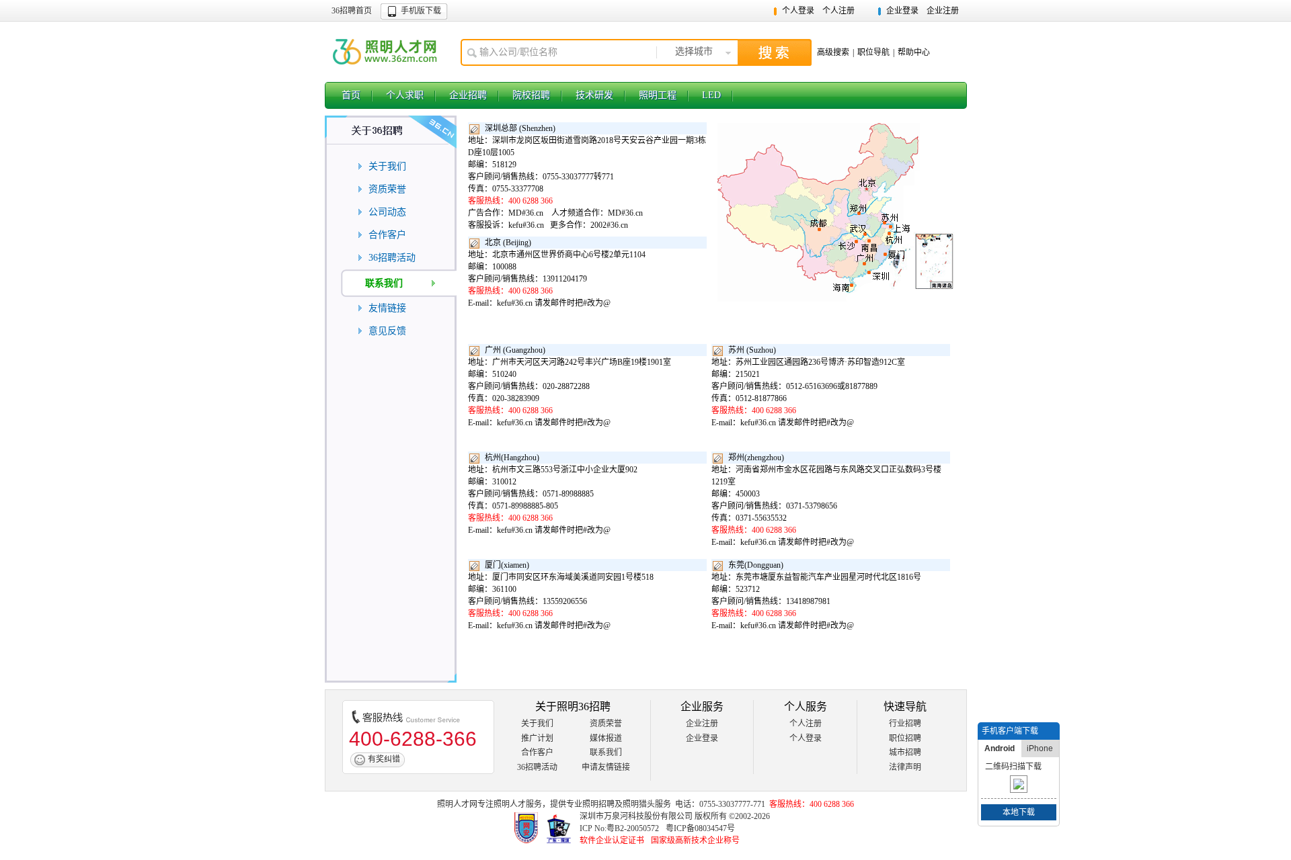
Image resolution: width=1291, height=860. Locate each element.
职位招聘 (905, 738)
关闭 (1051, 731)
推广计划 (537, 738)
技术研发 (594, 95)
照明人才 (510, 804)
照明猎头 (639, 804)
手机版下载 (421, 10)
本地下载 (1019, 812)
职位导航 (873, 52)
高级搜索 (833, 52)
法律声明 (905, 767)
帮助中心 (914, 52)
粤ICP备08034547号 (700, 828)
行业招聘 (905, 723)
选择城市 (694, 51)
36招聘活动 (537, 767)
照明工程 (657, 95)
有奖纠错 (384, 759)
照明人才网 (386, 51)
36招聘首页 (351, 10)
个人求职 (405, 95)
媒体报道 (606, 738)
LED (711, 95)
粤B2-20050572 (633, 828)
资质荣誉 (606, 723)
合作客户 (537, 752)
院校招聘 (531, 95)
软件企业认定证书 (612, 840)
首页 (351, 95)
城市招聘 (905, 752)
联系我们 (606, 752)
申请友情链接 (606, 767)
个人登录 (798, 10)
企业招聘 (468, 95)
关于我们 (537, 723)
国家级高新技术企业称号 (695, 840)
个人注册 (838, 10)
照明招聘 (598, 804)
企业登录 (902, 10)
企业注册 (943, 10)
